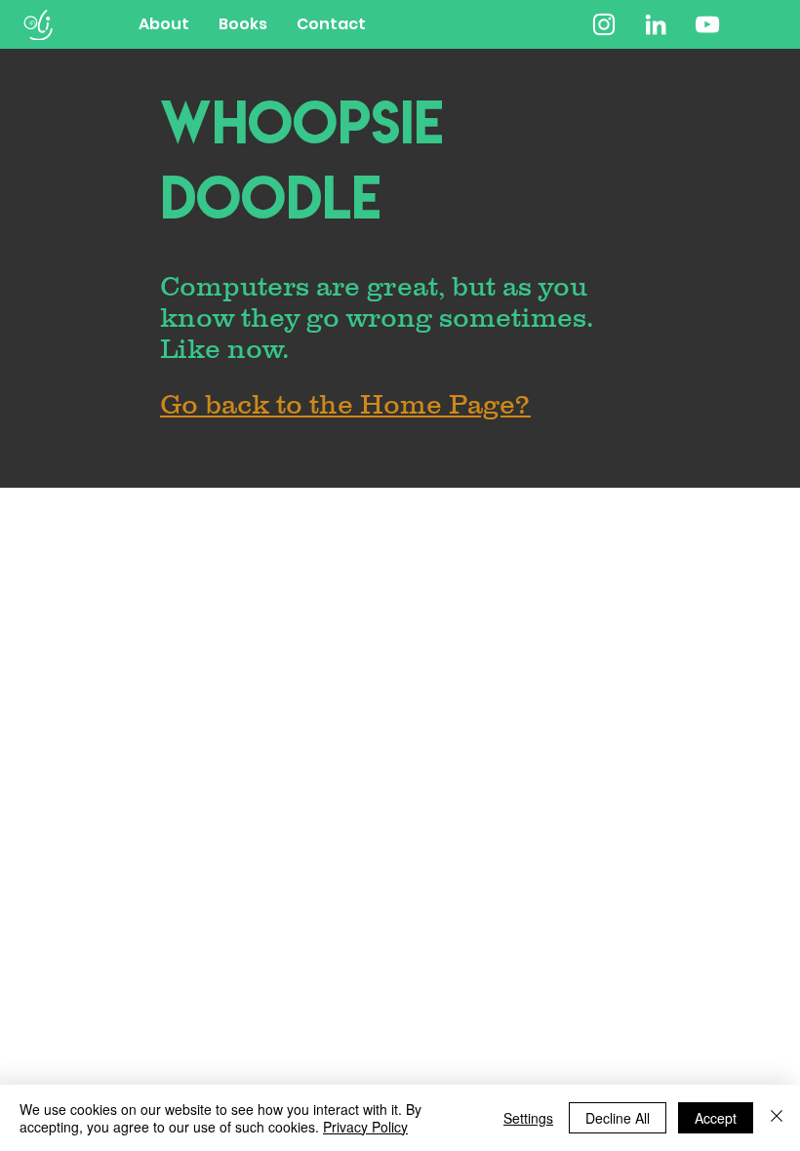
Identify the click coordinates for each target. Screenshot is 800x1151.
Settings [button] (528, 1118)
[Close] (776, 1117)
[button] (243, 24)
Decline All (617, 1118)
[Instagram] (604, 24)
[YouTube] (707, 24)
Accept (716, 1118)
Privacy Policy (365, 1126)
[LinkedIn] (655, 24)
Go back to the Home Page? (345, 403)
